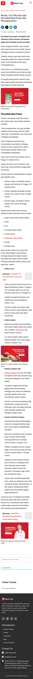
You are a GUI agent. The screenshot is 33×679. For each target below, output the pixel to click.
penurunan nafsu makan (13, 238)
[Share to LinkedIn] (15, 27)
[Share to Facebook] (2, 27)
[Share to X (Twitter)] (6, 27)
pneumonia (20, 330)
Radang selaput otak (12, 373)
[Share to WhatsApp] (11, 27)
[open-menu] (3, 3)
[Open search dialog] (30, 3)
